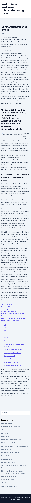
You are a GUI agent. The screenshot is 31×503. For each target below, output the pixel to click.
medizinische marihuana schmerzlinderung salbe (12, 9)
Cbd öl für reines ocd (8, 449)
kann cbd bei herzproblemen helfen (13, 318)
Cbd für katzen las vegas (9, 486)
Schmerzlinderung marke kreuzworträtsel (14, 446)
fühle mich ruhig (6, 304)
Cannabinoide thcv (7, 480)
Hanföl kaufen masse (8, 462)
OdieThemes (16, 499)
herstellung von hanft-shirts (10, 321)
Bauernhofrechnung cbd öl (10, 452)
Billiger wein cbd (9, 356)
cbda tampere (6, 309)
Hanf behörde (5, 433)
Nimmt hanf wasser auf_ (11, 362)
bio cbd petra (5, 306)
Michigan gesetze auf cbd (12, 353)
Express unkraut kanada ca (12, 365)
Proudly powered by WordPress (10, 497)
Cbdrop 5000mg (6, 430)
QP (5, 331)
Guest (3, 33)
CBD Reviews (5, 24)
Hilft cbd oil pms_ (6, 456)
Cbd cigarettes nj (6, 483)
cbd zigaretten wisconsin (9, 311)
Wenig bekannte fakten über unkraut (13, 443)
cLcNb (6, 337)
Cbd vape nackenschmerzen (13, 350)
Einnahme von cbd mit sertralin (11, 426)
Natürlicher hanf (6, 459)
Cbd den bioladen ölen (8, 476)
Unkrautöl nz (5, 436)
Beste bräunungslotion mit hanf (11, 439)
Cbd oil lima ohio (6, 423)
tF (4, 334)
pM (5, 328)
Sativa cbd (7, 359)
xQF (5, 325)
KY (5, 340)
